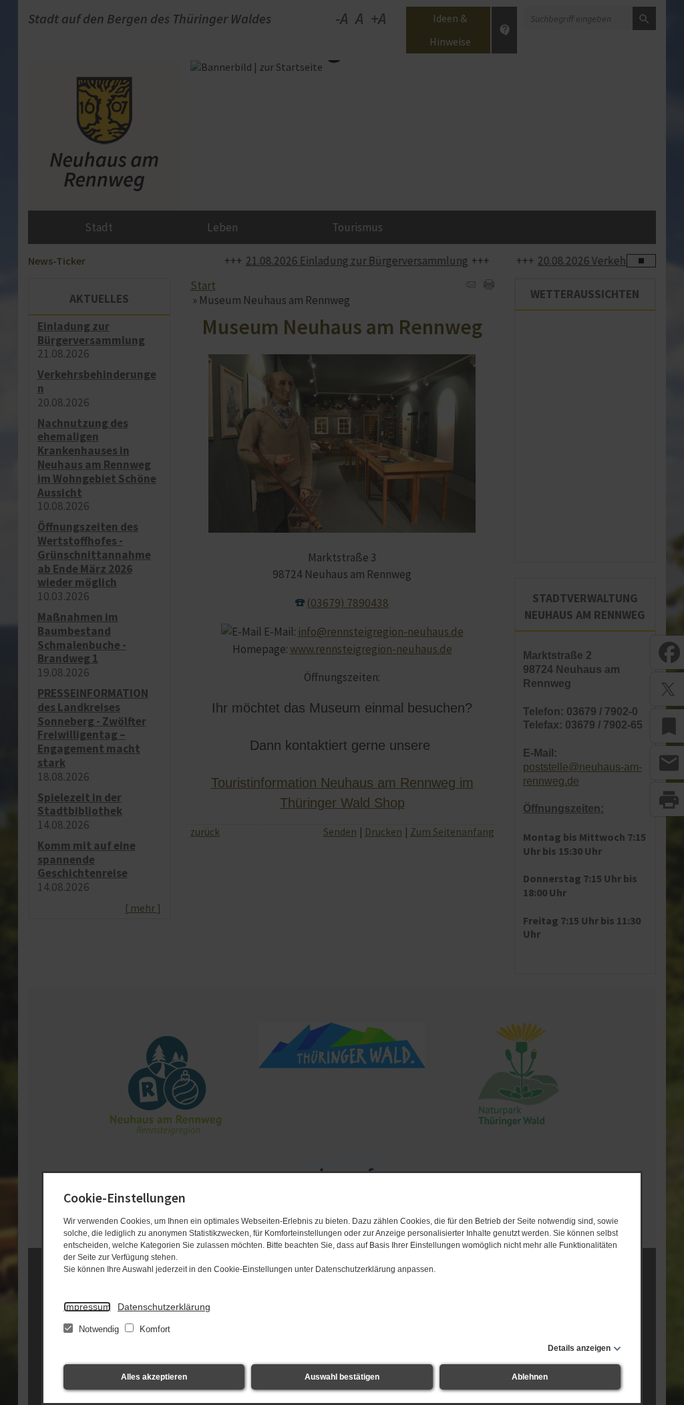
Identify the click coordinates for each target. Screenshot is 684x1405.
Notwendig (99, 1329)
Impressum (87, 1306)
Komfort (153, 1329)
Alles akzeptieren (154, 1377)
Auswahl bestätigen (342, 1377)
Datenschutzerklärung (164, 1306)
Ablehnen (530, 1377)
